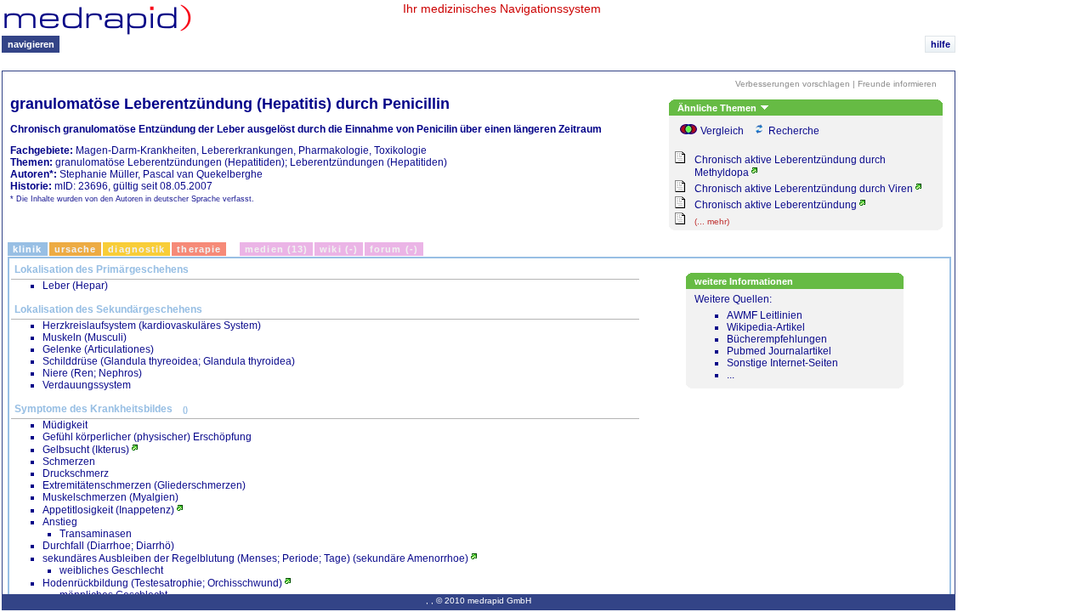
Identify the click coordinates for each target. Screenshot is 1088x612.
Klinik (27, 249)
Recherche (793, 131)
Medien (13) (276, 249)
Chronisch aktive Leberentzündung (775, 205)
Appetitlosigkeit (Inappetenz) (108, 510)
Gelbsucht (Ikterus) (85, 450)
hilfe (940, 44)
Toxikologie (400, 150)
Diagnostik (136, 249)
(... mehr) (711, 221)
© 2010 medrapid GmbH (483, 600)
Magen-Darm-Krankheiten (136, 150)
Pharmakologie (333, 150)
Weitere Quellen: (766, 337)
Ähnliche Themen (718, 108)
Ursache (75, 249)
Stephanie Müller (99, 174)
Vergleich (722, 131)
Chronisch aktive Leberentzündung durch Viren (803, 189)
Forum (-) (394, 249)
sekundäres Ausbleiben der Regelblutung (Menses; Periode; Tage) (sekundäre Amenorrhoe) (255, 558)
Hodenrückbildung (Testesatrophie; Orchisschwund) (162, 583)
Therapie (199, 249)
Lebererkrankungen (247, 150)
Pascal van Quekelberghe (203, 174)
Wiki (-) (339, 249)
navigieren (31, 44)
